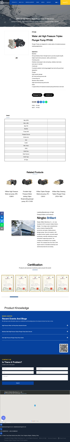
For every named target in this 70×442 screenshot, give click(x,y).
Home (13, 21)
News (37, 2)
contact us (49, 95)
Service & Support (30, 2)
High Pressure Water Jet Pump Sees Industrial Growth (14, 325)
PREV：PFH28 (35, 105)
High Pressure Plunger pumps (30, 21)
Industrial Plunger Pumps (46, 21)
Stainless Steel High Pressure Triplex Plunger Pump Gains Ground (17, 331)
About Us (21, 2)
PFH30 (38, 107)
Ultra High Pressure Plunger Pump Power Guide (13, 337)
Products (14, 2)
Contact (49, 2)
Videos (42, 2)
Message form (37, 95)
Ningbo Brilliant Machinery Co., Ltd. (19, 438)
